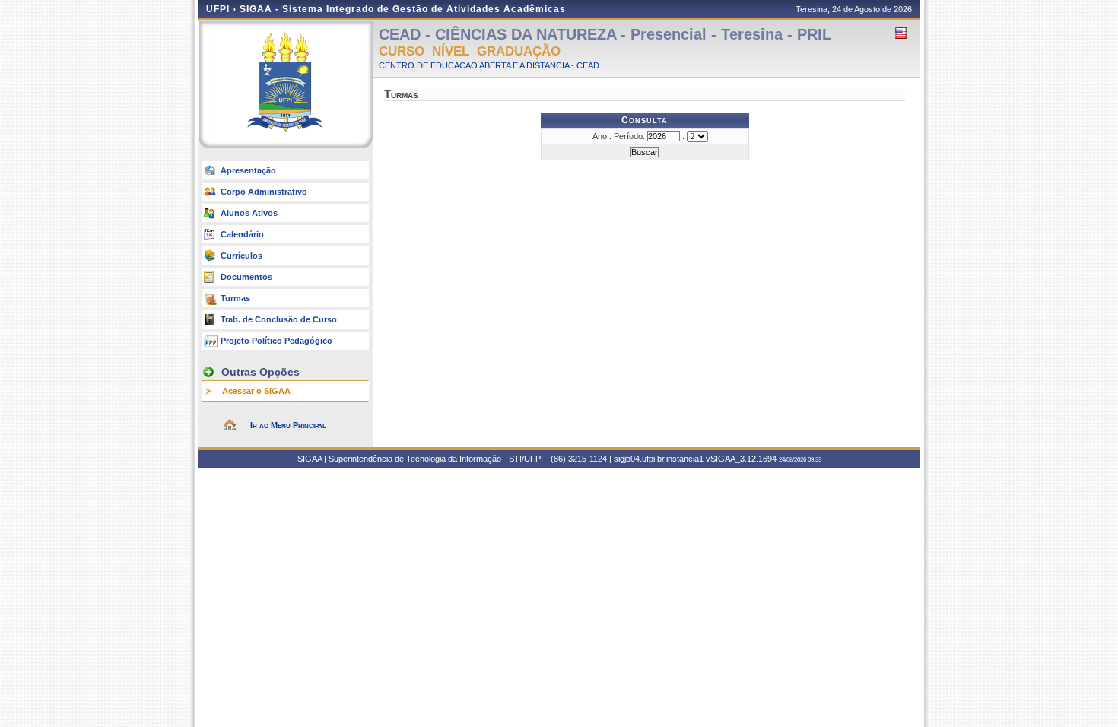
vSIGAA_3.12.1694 (741, 458)
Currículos (241, 255)
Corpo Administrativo (264, 191)
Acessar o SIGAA (256, 390)
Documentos (246, 276)
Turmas (235, 298)
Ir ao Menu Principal (288, 425)
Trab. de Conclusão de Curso (279, 319)
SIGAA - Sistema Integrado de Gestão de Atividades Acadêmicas (403, 9)
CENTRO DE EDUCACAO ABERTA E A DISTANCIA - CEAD (489, 65)
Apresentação (248, 170)
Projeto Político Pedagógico (276, 340)
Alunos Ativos (249, 212)
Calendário (242, 234)
